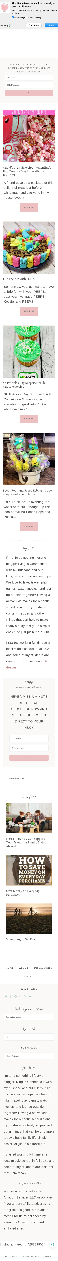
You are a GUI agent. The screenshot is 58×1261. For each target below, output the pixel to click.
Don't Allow (33, 25)
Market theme (30, 1256)
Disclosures (43, 967)
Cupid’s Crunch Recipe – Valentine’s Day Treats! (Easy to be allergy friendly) (27, 171)
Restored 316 (47, 1256)
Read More (29, 207)
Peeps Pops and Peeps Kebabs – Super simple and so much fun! (28, 492)
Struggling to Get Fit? (20, 939)
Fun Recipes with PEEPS (18, 279)
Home (10, 967)
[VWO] (12, 26)
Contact (29, 976)
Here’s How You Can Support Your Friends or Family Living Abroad (26, 842)
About (23, 967)
